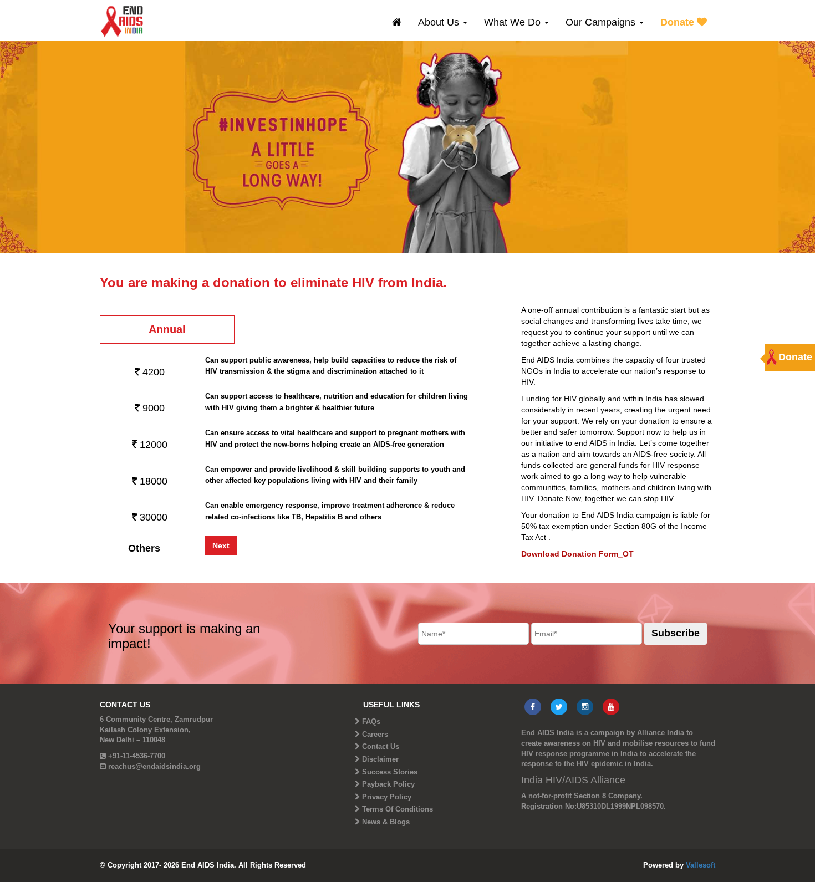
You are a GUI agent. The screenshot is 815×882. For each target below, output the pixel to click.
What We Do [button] (513, 22)
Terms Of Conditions (397, 809)
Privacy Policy (386, 797)
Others (144, 548)
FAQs (371, 721)
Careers (375, 734)
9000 (152, 408)
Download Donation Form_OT (577, 553)
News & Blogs (386, 822)
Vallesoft (700, 865)
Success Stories (389, 772)
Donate (678, 22)
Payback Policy (388, 784)
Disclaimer (380, 759)
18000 (152, 481)
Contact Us (380, 746)
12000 (152, 444)
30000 (152, 517)
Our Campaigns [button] (602, 22)
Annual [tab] (167, 329)
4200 (152, 372)
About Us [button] (440, 22)
